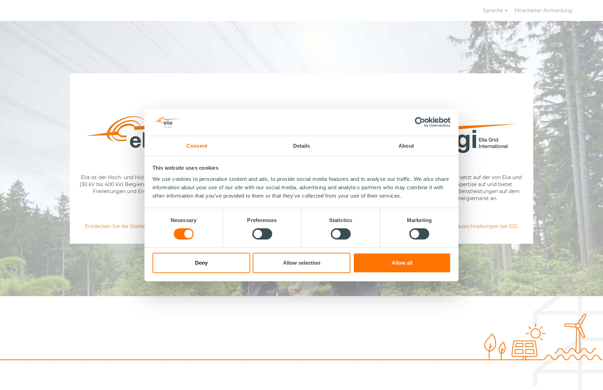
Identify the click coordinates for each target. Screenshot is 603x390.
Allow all (402, 263)
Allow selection (301, 263)
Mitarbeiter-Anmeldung (543, 10)
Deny (201, 263)
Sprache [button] (493, 10)
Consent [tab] (196, 145)
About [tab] (406, 145)
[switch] (262, 234)
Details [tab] (301, 145)
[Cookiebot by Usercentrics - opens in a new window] (420, 122)
